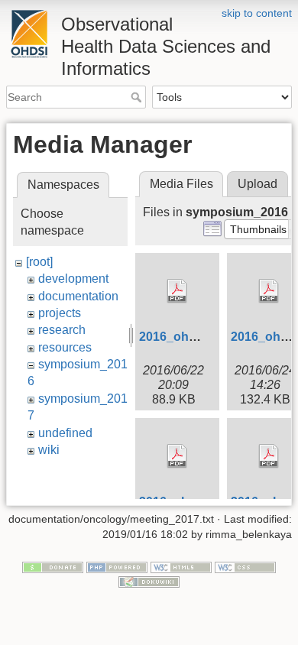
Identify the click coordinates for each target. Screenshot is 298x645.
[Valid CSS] (245, 566)
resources (65, 347)
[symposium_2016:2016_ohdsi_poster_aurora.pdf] (177, 456)
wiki (49, 449)
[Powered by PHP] (116, 566)
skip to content (257, 13)
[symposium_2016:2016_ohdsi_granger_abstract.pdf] (177, 291)
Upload (257, 183)
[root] (39, 261)
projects (59, 312)
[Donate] (52, 566)
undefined (65, 432)
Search (138, 97)
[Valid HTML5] (181, 566)
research (62, 329)
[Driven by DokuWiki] (149, 581)
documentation (78, 296)
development (73, 278)
